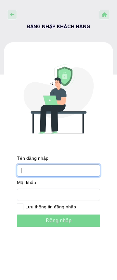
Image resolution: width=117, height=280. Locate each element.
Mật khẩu (26, 182)
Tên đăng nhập (32, 158)
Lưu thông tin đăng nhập (50, 206)
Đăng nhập (59, 220)
